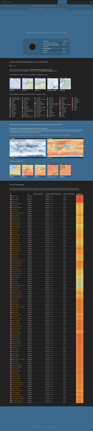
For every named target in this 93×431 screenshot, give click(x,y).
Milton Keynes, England (17, 341)
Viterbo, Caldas (15, 211)
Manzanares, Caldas (16, 250)
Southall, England (15, 357)
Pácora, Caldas (15, 240)
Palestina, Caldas (15, 230)
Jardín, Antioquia (15, 215)
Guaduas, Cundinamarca (17, 261)
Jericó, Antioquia (15, 221)
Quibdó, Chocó (15, 197)
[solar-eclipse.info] (6, 2)
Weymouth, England (16, 314)
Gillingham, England (16, 378)
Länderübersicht (77, 2)
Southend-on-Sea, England (17, 384)
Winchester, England (16, 328)
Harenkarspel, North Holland (18, 398)
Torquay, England (15, 302)
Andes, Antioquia (15, 209)
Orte (57, 5)
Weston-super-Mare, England (18, 306)
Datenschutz (53, 427)
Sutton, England (15, 361)
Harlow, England (15, 369)
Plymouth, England (16, 298)
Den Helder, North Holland (17, 396)
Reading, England (15, 335)
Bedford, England (15, 351)
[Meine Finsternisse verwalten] (91, 2)
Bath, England (15, 316)
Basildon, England (15, 374)
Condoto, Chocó (15, 199)
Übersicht (37, 5)
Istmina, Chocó (15, 195)
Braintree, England (16, 380)
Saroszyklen (70, 2)
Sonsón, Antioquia (16, 246)
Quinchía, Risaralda (16, 224)
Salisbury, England (16, 320)
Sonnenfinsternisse (62, 2)
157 (63, 46)
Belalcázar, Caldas (16, 217)
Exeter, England (15, 300)
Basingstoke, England (16, 333)
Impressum (46, 427)
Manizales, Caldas (15, 234)
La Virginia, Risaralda (16, 207)
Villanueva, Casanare (16, 291)
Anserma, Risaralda (16, 219)
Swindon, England (16, 322)
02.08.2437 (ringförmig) (56, 9)
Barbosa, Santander (16, 275)
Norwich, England (15, 392)
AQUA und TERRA (36, 135)
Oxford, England (15, 330)
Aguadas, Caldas (15, 242)
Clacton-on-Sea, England (17, 390)
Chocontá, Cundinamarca (17, 273)
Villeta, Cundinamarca (16, 263)
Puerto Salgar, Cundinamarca (18, 259)
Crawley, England (15, 363)
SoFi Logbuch (85, 2)
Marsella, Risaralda (16, 223)
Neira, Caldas (15, 232)
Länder (42, 5)
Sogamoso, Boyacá (16, 287)
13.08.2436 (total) (38, 9)
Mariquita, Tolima (15, 254)
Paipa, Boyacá (15, 281)
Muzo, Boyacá (15, 267)
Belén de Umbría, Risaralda (17, 213)
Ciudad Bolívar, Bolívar (17, 293)
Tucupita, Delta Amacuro (17, 296)
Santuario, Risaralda (16, 203)
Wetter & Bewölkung (50, 5)
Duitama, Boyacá (15, 283)
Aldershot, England (16, 339)
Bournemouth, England (17, 318)
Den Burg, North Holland (17, 400)
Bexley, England (15, 372)
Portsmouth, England (16, 332)
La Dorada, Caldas (16, 258)
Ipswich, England (15, 388)
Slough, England (15, 347)
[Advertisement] (46, 19)
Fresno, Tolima (15, 252)
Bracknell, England (16, 343)
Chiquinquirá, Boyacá (16, 271)
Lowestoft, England (16, 394)
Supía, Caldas (15, 228)
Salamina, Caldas (15, 238)
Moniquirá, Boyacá (16, 277)
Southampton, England (17, 326)
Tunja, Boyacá (15, 279)
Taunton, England (15, 304)
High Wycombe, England (17, 345)
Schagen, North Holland (17, 402)
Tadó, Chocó (14, 201)
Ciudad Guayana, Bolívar (17, 295)
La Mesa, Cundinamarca (17, 269)
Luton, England (15, 353)
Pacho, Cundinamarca (16, 265)
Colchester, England (16, 386)
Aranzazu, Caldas (15, 236)
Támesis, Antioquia (16, 226)
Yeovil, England (15, 308)
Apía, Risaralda (15, 205)
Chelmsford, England (16, 376)
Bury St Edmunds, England (17, 382)
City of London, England (17, 365)
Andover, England (15, 324)
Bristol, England (15, 312)
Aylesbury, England (16, 337)
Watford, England (15, 355)
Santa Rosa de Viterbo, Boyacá (18, 285)
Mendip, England (15, 310)
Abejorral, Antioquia (16, 244)
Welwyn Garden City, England (18, 359)
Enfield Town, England (16, 367)
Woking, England (15, 349)
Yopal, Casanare (15, 289)
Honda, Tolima (15, 256)
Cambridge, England (16, 370)
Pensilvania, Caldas (16, 248)
